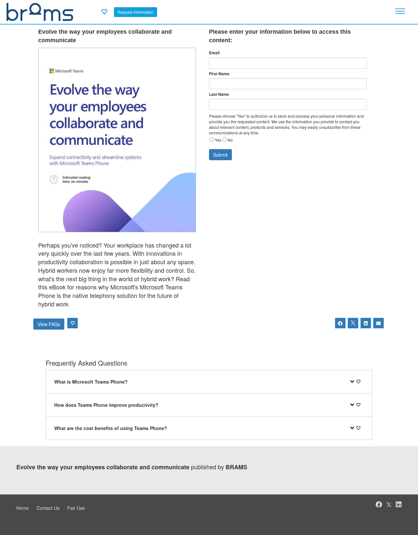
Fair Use (76, 508)
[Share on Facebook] (340, 323)
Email (214, 53)
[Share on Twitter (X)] (353, 323)
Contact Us (48, 508)
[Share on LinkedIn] (366, 323)
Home (22, 508)
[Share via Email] (378, 323)
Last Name (219, 94)
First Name (219, 74)
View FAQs (49, 324)
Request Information (135, 12)
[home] (40, 11)
